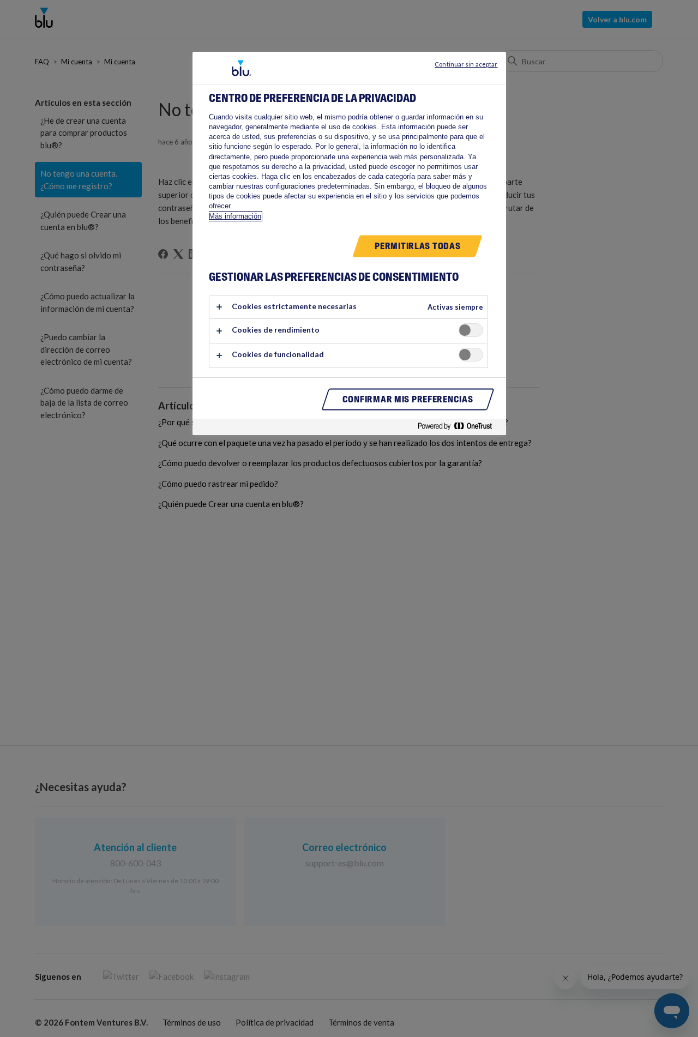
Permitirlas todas (417, 246)
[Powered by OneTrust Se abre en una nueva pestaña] (459, 428)
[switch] (471, 330)
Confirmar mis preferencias (407, 400)
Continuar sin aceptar (466, 64)
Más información (235, 216)
